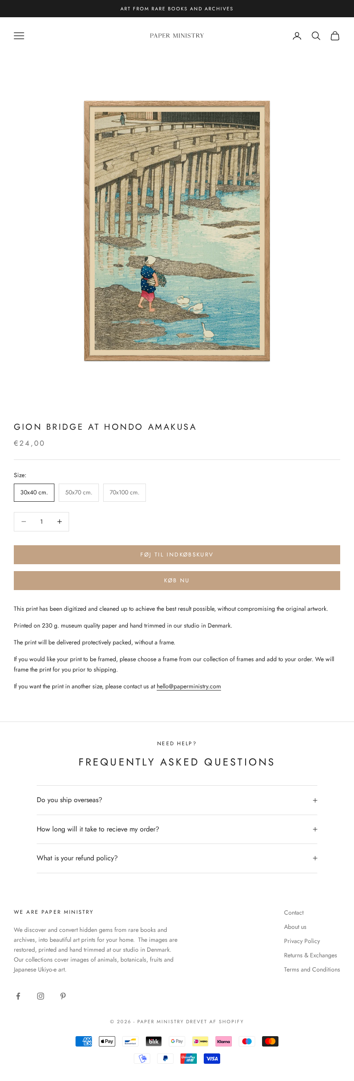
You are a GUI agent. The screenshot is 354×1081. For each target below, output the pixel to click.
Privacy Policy (302, 941)
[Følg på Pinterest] (63, 996)
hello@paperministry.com (189, 686)
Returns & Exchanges (310, 955)
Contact (293, 912)
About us (295, 926)
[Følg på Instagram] (40, 996)
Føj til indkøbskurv (177, 554)
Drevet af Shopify (215, 1021)
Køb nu (177, 580)
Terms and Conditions (312, 969)
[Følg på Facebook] (18, 996)
